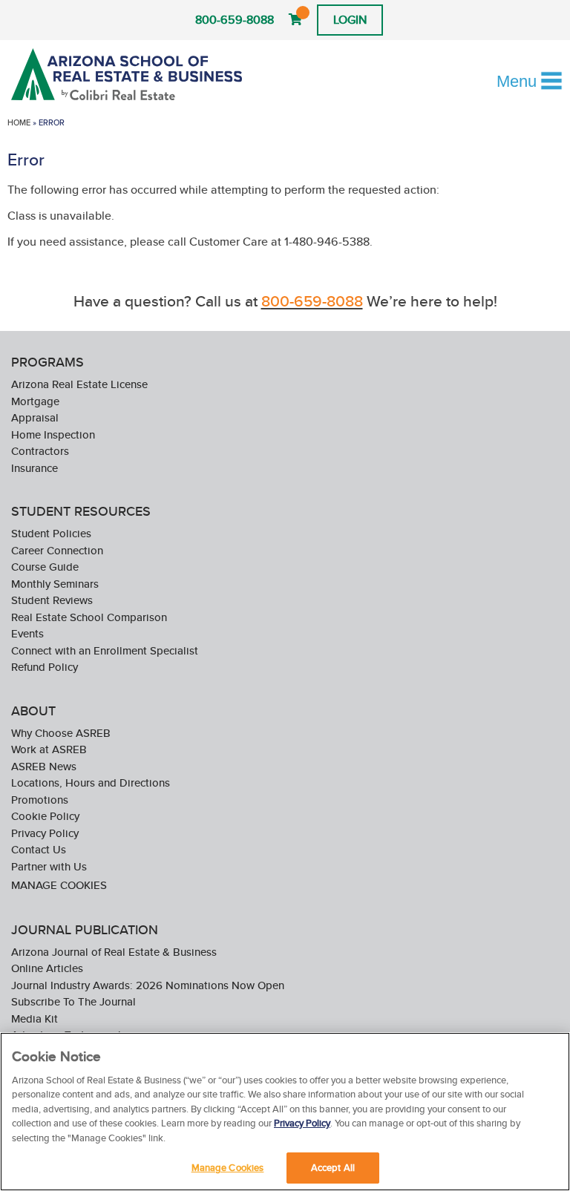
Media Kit (34, 1018)
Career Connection (57, 550)
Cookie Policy (45, 816)
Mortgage (35, 401)
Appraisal (35, 417)
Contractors (40, 451)
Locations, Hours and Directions (90, 782)
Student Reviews (52, 600)
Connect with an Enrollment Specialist (104, 650)
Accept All (333, 1168)
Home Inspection (53, 434)
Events (27, 633)
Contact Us (38, 849)
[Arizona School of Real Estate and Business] (128, 74)
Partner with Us (49, 866)
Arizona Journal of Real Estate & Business (114, 951)
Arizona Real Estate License (79, 384)
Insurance (34, 468)
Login (350, 19)
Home (18, 122)
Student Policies (51, 533)
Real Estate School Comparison (89, 617)
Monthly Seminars (55, 583)
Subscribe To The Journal (73, 1001)
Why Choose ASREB (61, 733)
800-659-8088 (234, 19)
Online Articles (47, 968)
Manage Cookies (59, 884)
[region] (285, 1111)
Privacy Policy (45, 833)
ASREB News (43, 766)
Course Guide (45, 566)
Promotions (39, 799)
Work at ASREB (49, 749)
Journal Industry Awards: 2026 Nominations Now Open (147, 985)
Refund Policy (44, 667)
